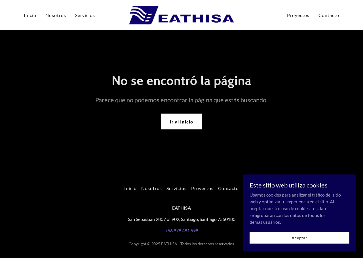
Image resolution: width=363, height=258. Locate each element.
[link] (181, 14)
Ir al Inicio (181, 121)
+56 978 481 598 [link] (181, 230)
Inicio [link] (30, 15)
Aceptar (299, 237)
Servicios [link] (85, 15)
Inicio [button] (130, 188)
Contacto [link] (328, 15)
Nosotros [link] (55, 15)
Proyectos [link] (298, 15)
